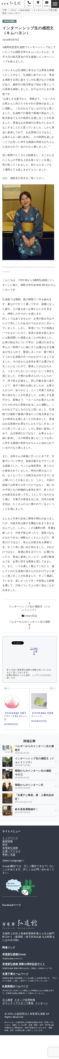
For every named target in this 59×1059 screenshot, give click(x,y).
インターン (41, 1003)
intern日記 (9, 21)
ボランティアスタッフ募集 (18, 1003)
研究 (5, 844)
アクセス (38, 6)
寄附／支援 (8, 854)
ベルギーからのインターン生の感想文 (29, 623)
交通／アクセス (11, 851)
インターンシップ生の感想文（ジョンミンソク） (29, 608)
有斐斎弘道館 (10, 848)
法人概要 (7, 1000)
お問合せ (47, 6)
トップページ (10, 838)
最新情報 (7, 841)
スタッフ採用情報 (24, 1000)
